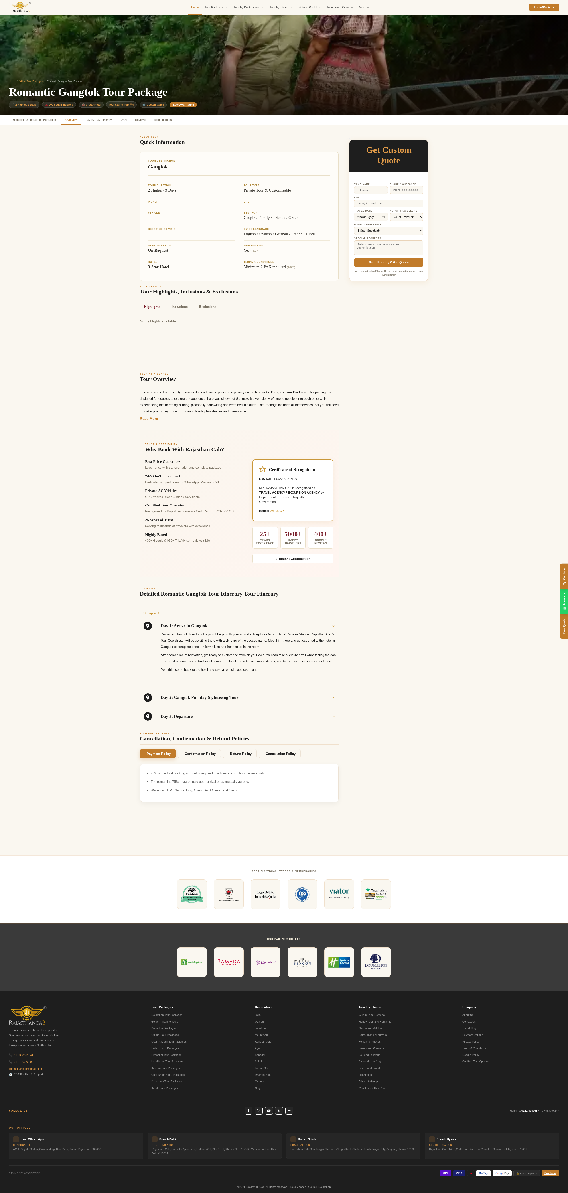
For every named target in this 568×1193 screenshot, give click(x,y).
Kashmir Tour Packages (165, 1068)
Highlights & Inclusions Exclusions (35, 119)
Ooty (257, 1088)
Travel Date (363, 211)
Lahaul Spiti (262, 1068)
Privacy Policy (470, 1041)
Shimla (259, 1061)
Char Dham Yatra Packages (168, 1074)
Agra (258, 1048)
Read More (149, 419)
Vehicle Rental (308, 7)
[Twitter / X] (279, 1111)
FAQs (123, 119)
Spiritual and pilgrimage (373, 1035)
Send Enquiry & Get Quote (389, 262)
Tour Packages (214, 7)
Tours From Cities (338, 7)
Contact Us (469, 1021)
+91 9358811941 (21, 1055)
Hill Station (365, 1074)
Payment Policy (159, 754)
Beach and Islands (370, 1068)
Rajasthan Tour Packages (166, 1015)
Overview (71, 119)
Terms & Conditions (474, 1048)
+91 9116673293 (21, 1062)
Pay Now (550, 1173)
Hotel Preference (368, 224)
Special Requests (367, 238)
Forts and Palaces (370, 1041)
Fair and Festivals (369, 1054)
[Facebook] (248, 1111)
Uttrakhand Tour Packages (167, 1061)
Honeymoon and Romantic (375, 1021)
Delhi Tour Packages (163, 1028)
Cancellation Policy (281, 754)
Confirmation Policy (200, 754)
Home (195, 7)
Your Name (362, 184)
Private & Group (368, 1081)
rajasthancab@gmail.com (25, 1068)
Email (358, 197)
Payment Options (472, 1035)
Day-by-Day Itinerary (98, 119)
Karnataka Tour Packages (166, 1081)
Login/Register (544, 7)
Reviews (140, 119)
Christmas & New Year (372, 1088)
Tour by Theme (279, 7)
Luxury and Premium (371, 1048)
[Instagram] (259, 1111)
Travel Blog (469, 1028)
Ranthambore (263, 1041)
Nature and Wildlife (370, 1028)
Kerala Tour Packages (164, 1088)
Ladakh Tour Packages (165, 1048)
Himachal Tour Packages (166, 1054)
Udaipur (260, 1021)
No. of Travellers (403, 211)
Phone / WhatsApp (403, 184)
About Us (467, 1015)
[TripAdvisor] (289, 1111)
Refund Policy (241, 754)
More (362, 7)
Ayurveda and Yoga (371, 1061)
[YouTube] (269, 1111)
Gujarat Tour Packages (165, 1035)
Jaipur (258, 1015)
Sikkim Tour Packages (31, 81)
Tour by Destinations (247, 7)
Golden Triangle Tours (164, 1021)
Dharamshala (263, 1074)
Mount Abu (261, 1035)
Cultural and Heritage (372, 1015)
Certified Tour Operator (476, 1061)
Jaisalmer (261, 1028)
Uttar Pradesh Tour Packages (169, 1041)
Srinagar (260, 1054)
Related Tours (163, 119)
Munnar (259, 1081)
